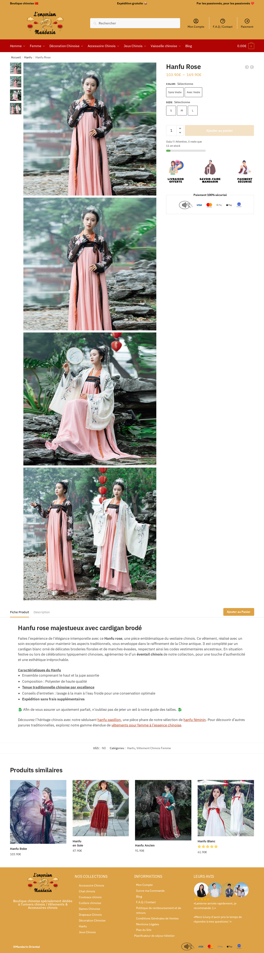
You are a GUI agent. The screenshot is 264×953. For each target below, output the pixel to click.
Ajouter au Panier (238, 612)
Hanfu (28, 57)
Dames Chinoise (89, 909)
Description (42, 612)
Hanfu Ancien (145, 845)
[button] (208, 846)
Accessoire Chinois (91, 885)
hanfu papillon (109, 719)
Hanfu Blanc (206, 841)
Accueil (16, 57)
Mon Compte (196, 27)
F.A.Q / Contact (222, 27)
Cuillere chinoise (90, 903)
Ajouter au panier (219, 130)
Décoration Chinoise (92, 920)
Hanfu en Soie (78, 843)
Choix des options (38, 862)
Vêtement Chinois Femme (153, 748)
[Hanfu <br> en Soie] (101, 808)
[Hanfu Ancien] (163, 810)
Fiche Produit (19, 612)
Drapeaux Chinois (90, 915)
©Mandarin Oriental (26, 947)
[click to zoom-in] (89, 129)
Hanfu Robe (18, 849)
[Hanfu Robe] (38, 812)
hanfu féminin (194, 719)
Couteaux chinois (90, 897)
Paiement (247, 27)
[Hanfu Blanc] (226, 808)
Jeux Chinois (87, 932)
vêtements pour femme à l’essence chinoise (146, 725)
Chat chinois (87, 891)
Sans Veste (175, 92)
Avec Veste (193, 92)
